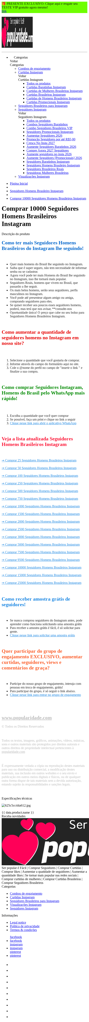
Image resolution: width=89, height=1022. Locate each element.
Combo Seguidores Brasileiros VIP (49, 128)
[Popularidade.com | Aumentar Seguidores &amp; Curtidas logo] (17, 46)
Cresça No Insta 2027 (40, 143)
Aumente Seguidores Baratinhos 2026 (51, 146)
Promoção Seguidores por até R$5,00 (50, 139)
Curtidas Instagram (30, 72)
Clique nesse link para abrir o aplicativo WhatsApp (43, 423)
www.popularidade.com (27, 717)
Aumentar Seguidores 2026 (44, 135)
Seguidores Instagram (32, 109)
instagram (16, 944)
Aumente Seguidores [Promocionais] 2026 (54, 158)
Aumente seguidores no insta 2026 (49, 154)
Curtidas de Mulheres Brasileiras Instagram (54, 91)
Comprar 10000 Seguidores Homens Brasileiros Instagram (48, 198)
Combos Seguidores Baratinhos (47, 124)
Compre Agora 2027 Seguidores (47, 150)
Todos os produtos (38, 83)
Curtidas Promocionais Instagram (48, 102)
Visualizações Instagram (34, 176)
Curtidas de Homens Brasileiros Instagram (54, 98)
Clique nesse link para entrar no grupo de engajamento (45, 695)
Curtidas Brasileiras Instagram (46, 94)
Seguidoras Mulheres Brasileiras (47, 173)
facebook (16, 937)
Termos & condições (23, 930)
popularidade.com (13, 751)
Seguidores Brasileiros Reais (45, 169)
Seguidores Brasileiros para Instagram (42, 106)
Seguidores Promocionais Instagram (49, 132)
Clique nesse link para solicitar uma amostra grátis (42, 635)
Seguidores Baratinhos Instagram (48, 161)
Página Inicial (19, 183)
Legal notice (18, 922)
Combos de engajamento (34, 68)
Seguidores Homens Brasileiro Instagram (53, 165)
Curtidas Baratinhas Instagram (46, 87)
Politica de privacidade (25, 926)
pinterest (15, 952)
